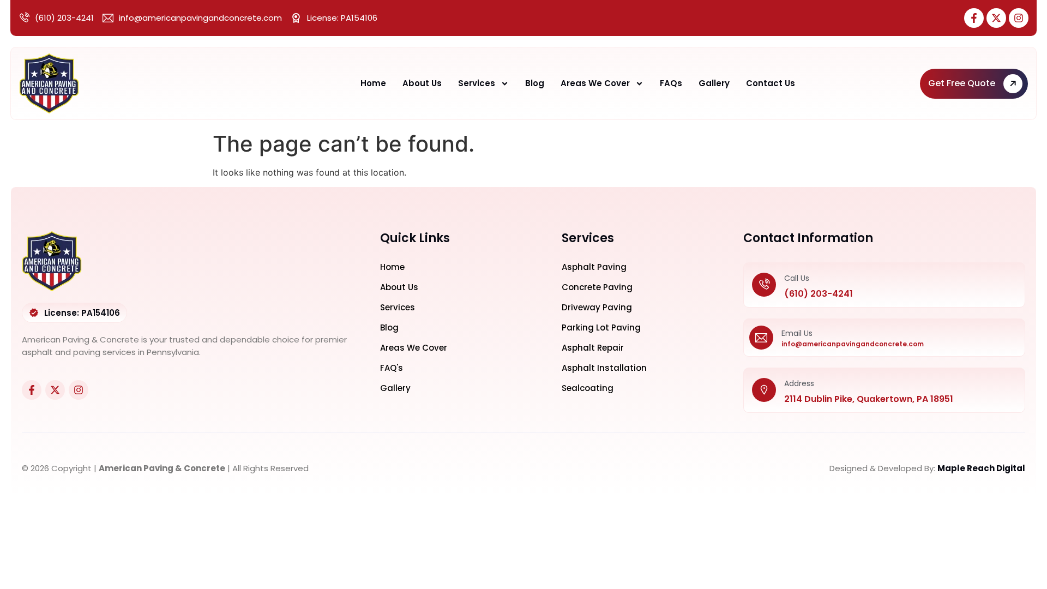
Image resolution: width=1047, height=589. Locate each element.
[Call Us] (764, 285)
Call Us (796, 278)
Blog (534, 83)
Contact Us (770, 83)
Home (373, 83)
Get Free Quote (961, 83)
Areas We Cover (595, 83)
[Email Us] (761, 338)
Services (476, 83)
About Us (422, 83)
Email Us (797, 333)
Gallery (714, 83)
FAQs (671, 83)
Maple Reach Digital (981, 468)
